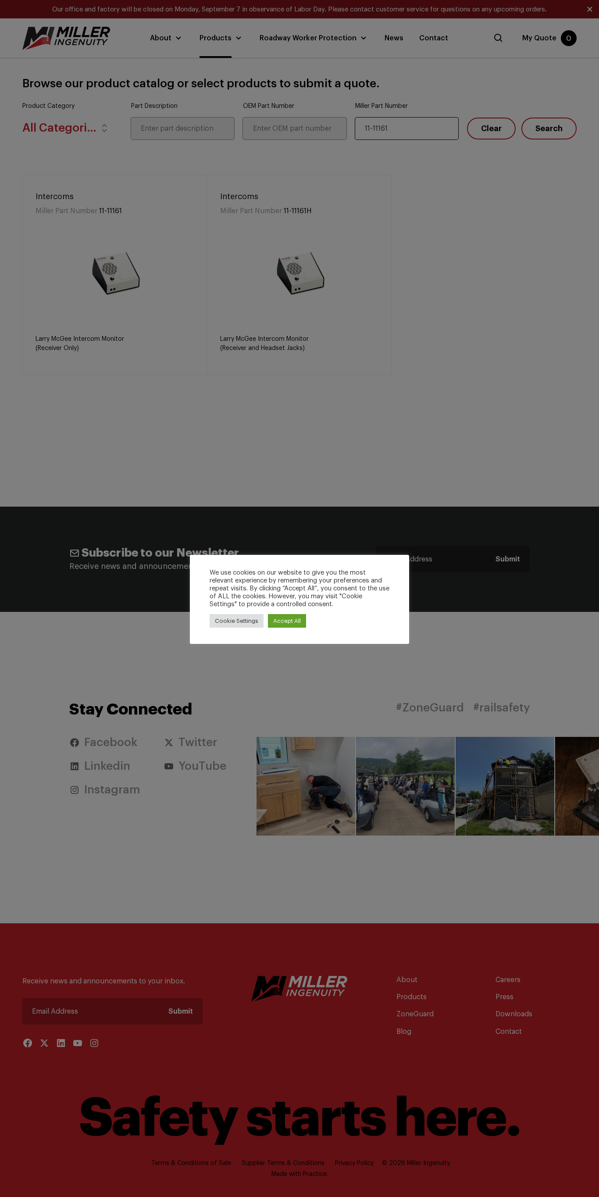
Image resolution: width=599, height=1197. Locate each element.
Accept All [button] (287, 621)
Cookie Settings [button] (236, 621)
